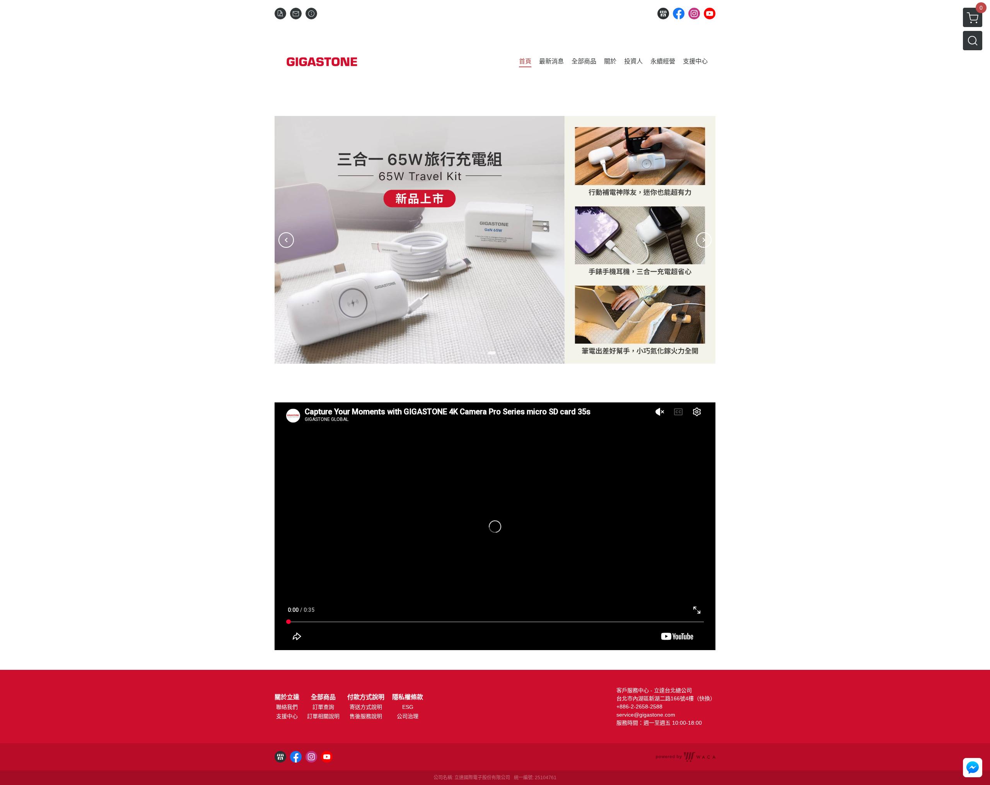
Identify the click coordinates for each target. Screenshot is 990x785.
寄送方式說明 (366, 707)
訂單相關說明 (323, 716)
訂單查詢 (323, 707)
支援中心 (287, 716)
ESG (407, 707)
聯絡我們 (287, 707)
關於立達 (287, 697)
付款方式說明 (365, 697)
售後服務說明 (366, 716)
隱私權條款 (407, 697)
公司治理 (407, 716)
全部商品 (323, 697)
